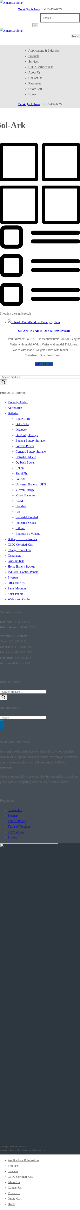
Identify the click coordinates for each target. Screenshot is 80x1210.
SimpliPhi (22, 473)
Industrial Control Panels (23, 572)
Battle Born (23, 418)
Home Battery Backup (21, 566)
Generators (14, 555)
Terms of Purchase (19, 826)
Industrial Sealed (26, 522)
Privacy (12, 837)
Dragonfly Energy (27, 435)
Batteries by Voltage (28, 533)
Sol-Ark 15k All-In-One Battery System (44, 330)
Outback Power (25, 462)
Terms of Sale (16, 832)
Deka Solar (22, 424)
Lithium (20, 528)
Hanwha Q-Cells (26, 457)
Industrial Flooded (27, 517)
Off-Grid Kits (16, 583)
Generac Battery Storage (31, 451)
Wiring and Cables (19, 599)
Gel (18, 511)
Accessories (15, 407)
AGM (19, 500)
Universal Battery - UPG (31, 484)
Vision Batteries (25, 495)
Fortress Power (25, 446)
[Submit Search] (35, 25)
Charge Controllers (19, 550)
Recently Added (18, 402)
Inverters (13, 577)
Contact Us (15, 810)
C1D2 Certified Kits (20, 544)
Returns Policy (17, 821)
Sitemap (13, 815)
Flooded (21, 506)
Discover (21, 429)
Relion (20, 468)
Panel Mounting (17, 588)
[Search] (3, 382)
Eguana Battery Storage (30, 440)
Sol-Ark (20, 479)
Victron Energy (25, 490)
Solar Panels (15, 594)
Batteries (13, 413)
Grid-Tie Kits (16, 561)
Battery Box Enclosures (22, 539)
